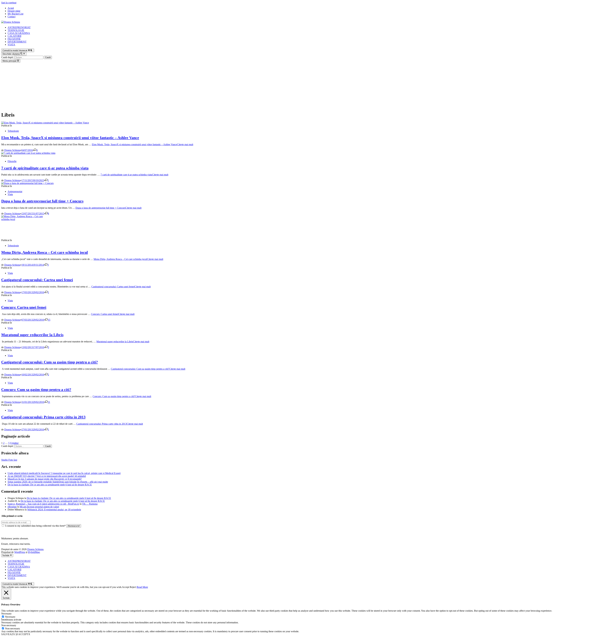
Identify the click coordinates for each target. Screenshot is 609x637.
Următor (14, 443)
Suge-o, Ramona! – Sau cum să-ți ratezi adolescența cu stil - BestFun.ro (43, 503)
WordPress (19, 552)
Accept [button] (125, 587)
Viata (10, 194)
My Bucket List (15, 13)
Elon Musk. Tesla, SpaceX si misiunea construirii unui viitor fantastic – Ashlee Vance (70, 138)
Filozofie (12, 161)
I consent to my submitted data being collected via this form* (35, 525)
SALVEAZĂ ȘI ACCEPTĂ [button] (15, 634)
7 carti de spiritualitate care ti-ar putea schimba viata (44, 168)
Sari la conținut (8, 2)
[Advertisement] (304, 86)
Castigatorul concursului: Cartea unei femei (37, 280)
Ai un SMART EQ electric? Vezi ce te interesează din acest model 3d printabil (47, 476)
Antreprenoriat (15, 191)
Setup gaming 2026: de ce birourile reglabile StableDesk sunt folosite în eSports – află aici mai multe (58, 481)
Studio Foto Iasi (9, 459)
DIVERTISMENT (17, 41)
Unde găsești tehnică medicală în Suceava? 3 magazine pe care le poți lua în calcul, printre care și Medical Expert (64, 473)
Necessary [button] (6, 613)
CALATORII (14, 36)
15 (49, 319)
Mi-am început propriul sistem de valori (39, 506)
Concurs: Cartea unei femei (23, 307)
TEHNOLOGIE (16, 30)
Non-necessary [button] (8, 625)
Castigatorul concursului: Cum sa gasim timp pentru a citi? (49, 362)
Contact (11, 16)
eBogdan (12, 506)
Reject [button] (133, 587)
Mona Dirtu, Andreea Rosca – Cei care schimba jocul (44, 252)
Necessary (10, 616)
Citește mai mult (142, 144)
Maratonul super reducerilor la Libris (32, 335)
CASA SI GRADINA (19, 33)
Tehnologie (13, 131)
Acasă (11, 8)
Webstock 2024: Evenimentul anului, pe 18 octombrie (54, 509)
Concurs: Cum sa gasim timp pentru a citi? (36, 390)
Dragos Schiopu (12, 150)
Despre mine (14, 11)
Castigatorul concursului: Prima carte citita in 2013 (43, 417)
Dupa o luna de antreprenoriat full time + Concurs (42, 201)
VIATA (11, 44)
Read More (142, 587)
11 (49, 402)
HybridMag (34, 552)
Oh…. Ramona (90, 503)
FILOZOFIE (14, 38)
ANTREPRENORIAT (19, 27)
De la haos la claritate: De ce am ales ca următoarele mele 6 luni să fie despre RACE (50, 484)
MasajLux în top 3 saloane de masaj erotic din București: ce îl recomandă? (45, 479)
